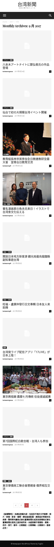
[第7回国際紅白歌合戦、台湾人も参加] (27, 422)
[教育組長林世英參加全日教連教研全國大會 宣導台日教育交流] (27, 139)
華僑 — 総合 (7, 481)
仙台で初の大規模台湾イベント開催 (25, 112)
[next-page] (37, 505)
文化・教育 (6, 204)
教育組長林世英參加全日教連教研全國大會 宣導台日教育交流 (26, 160)
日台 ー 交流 (7, 252)
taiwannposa (8, 71)
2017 (11, 22)
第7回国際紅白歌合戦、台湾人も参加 (25, 441)
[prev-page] (16, 505)
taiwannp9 (7, 166)
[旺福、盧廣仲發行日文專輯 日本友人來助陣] (27, 285)
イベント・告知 (8, 60)
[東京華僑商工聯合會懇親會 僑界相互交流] (27, 466)
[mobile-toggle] (4, 15)
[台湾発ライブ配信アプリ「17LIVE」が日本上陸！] (27, 333)
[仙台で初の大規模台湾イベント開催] (27, 93)
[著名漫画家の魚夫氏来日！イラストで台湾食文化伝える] (27, 189)
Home (5, 22)
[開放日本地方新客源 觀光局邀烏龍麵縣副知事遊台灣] (27, 237)
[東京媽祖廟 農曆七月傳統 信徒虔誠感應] (27, 379)
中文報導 (6, 154)
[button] (50, 15)
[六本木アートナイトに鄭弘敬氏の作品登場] (27, 45)
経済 (4, 347)
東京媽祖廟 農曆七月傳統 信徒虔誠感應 (27, 396)
